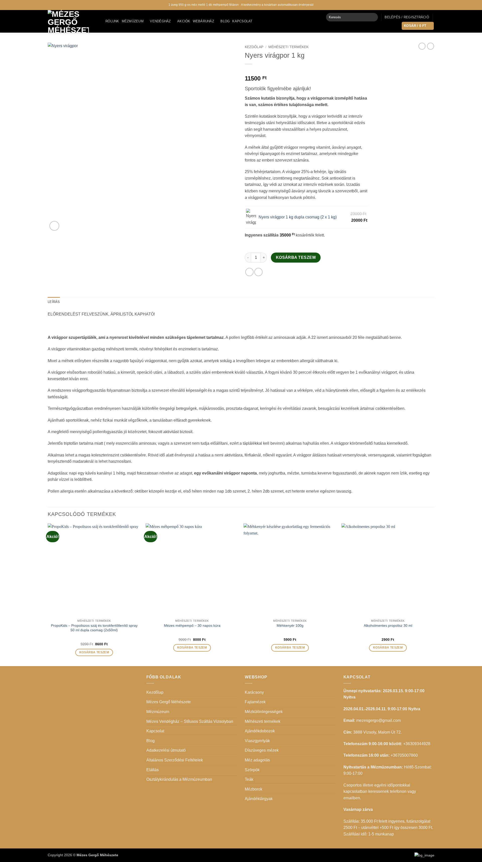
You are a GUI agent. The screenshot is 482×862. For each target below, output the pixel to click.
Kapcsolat (242, 21)
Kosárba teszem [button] (94, 652)
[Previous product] (430, 46)
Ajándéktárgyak (259, 799)
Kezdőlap (254, 47)
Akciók (183, 21)
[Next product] (422, 46)
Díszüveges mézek (262, 750)
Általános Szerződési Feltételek (174, 760)
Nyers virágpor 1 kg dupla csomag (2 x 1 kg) (298, 217)
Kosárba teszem (296, 257)
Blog (225, 21)
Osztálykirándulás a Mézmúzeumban (179, 779)
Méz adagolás (257, 760)
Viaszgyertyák (257, 741)
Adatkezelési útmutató (166, 750)
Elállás (152, 770)
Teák (249, 779)
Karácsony (254, 692)
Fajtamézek (255, 702)
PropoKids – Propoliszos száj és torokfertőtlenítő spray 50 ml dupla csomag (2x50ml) (94, 627)
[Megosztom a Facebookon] (249, 272)
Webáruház (203, 21)
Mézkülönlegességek (264, 712)
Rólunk (112, 21)
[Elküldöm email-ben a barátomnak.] (258, 272)
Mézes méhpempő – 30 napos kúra (192, 625)
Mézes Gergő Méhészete (168, 702)
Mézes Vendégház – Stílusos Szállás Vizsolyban (189, 721)
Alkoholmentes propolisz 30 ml (388, 625)
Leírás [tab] (54, 302)
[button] (407, 17)
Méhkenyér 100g (290, 625)
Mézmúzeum (133, 21)
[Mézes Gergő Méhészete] (73, 21)
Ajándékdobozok (260, 731)
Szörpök (252, 770)
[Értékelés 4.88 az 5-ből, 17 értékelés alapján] (307, 70)
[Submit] (373, 17)
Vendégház (160, 21)
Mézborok (253, 789)
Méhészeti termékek (288, 47)
